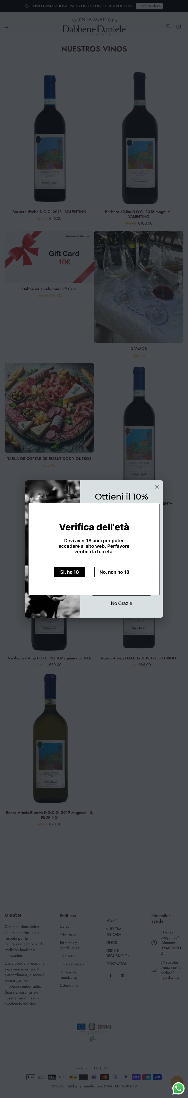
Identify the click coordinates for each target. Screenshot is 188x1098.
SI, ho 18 (69, 572)
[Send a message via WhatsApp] (178, 1088)
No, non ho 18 (114, 572)
